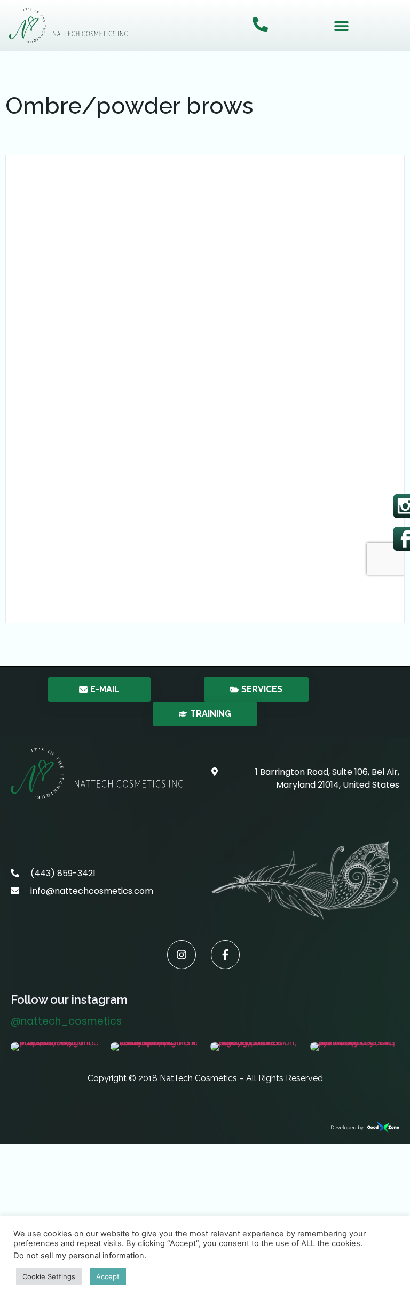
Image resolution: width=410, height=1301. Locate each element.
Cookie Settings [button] (48, 1276)
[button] (341, 25)
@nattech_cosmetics (66, 1021)
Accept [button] (108, 1276)
